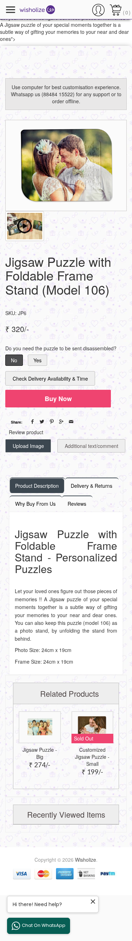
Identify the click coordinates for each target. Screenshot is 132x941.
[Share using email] (71, 421)
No (14, 360)
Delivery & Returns (91, 485)
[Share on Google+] (61, 421)
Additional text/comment (91, 445)
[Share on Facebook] (32, 421)
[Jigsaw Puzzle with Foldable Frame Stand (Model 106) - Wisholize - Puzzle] (66, 165)
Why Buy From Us (35, 503)
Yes (37, 360)
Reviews (77, 503)
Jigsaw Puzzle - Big (40, 753)
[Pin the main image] (52, 421)
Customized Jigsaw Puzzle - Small (92, 756)
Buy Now (58, 398)
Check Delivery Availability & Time (50, 378)
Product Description (37, 485)
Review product (26, 432)
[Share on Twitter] (42, 421)
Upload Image (28, 445)
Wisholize (85, 859)
